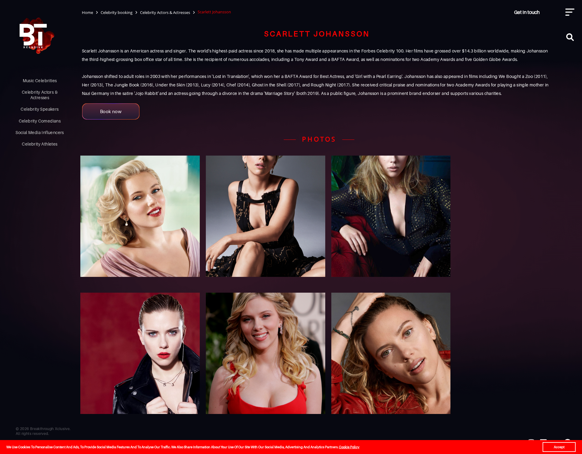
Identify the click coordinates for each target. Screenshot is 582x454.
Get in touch (527, 12)
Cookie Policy (349, 447)
